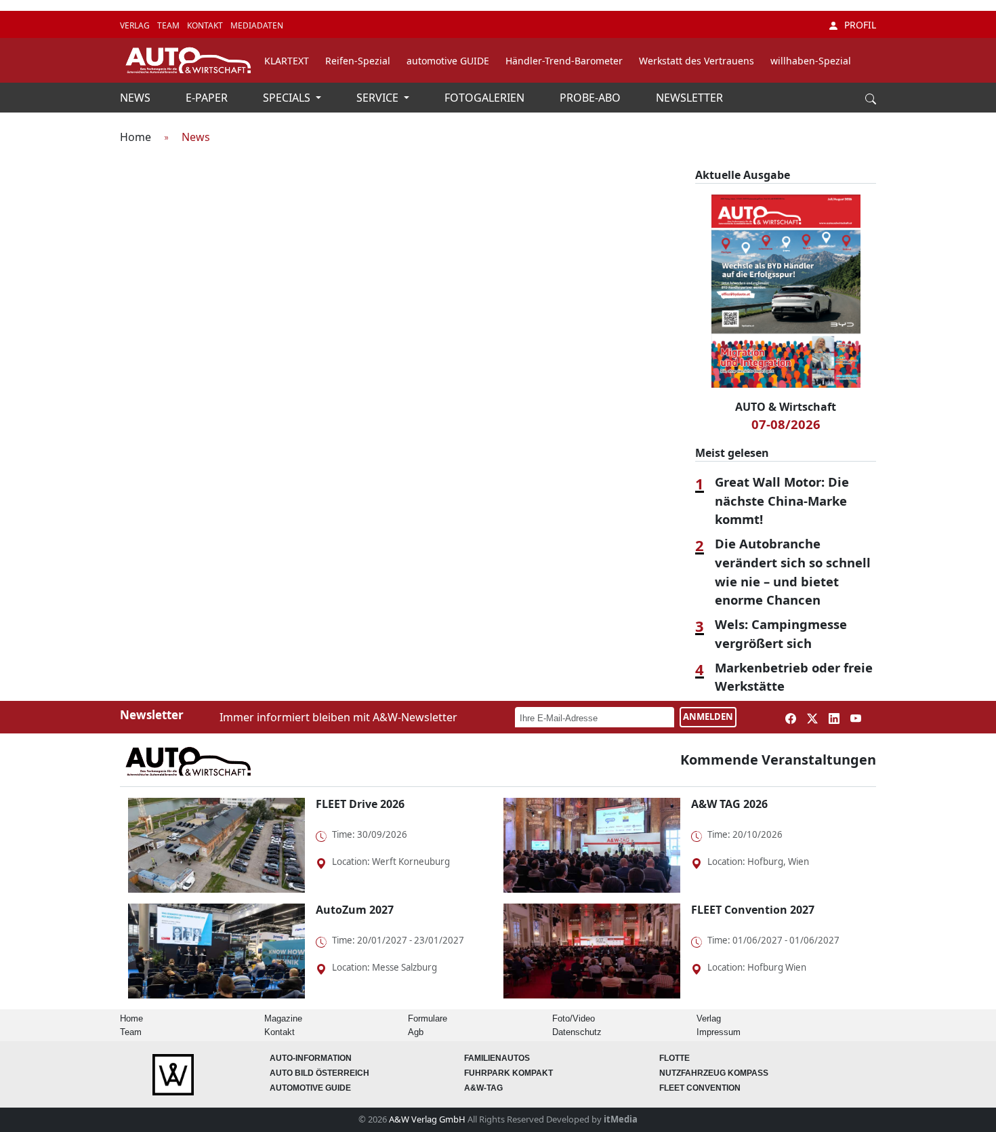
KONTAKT (206, 25)
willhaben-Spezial (810, 60)
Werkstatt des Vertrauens (696, 60)
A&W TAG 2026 (729, 803)
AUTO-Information (311, 1058)
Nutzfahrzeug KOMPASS (713, 1073)
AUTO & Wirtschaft (785, 406)
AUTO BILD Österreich (319, 1073)
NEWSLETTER (689, 97)
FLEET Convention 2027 (752, 909)
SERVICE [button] (378, 97)
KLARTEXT (286, 60)
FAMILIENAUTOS (497, 1058)
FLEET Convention (700, 1088)
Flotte (674, 1058)
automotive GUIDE (448, 60)
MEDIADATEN (256, 25)
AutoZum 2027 (355, 909)
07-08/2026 (786, 424)
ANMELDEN (708, 716)
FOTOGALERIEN (485, 97)
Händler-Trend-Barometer (564, 60)
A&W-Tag (483, 1088)
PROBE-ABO (591, 97)
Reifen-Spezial (357, 60)
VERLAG (136, 25)
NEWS (136, 97)
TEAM (169, 25)
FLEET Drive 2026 (360, 803)
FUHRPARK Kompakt (508, 1073)
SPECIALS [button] (288, 97)
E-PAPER (208, 97)
